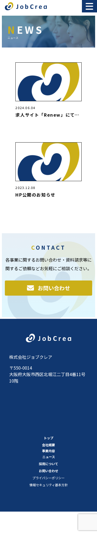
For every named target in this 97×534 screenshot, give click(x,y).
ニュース (48, 456)
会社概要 (48, 444)
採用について (48, 463)
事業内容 (48, 450)
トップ (48, 437)
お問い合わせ (54, 288)
